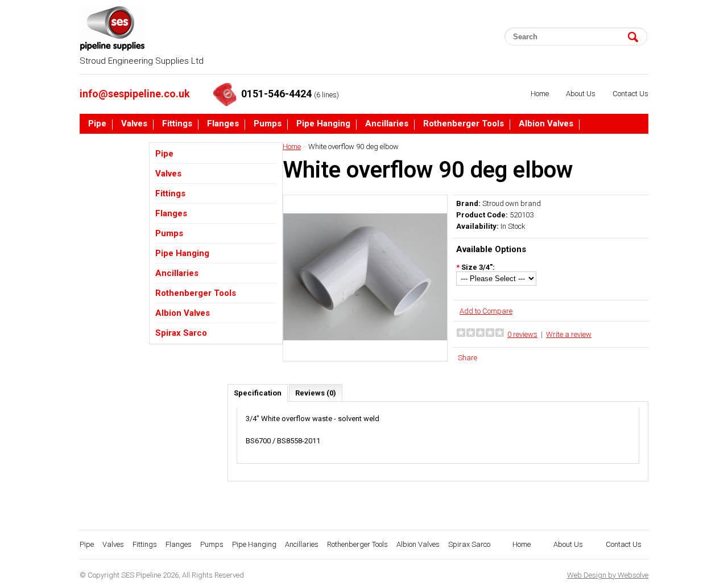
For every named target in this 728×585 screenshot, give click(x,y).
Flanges (223, 124)
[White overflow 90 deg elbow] (365, 356)
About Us (580, 93)
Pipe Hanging (323, 124)
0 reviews (522, 334)
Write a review (569, 334)
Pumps (268, 124)
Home (540, 93)
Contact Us (630, 93)
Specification (258, 393)
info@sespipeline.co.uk (135, 94)
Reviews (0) (315, 393)
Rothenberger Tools (463, 124)
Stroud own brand (511, 203)
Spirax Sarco (114, 145)
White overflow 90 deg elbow (353, 146)
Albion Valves (546, 124)
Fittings (177, 124)
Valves (134, 124)
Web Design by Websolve (607, 575)
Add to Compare (486, 311)
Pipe (97, 124)
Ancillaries (386, 124)
